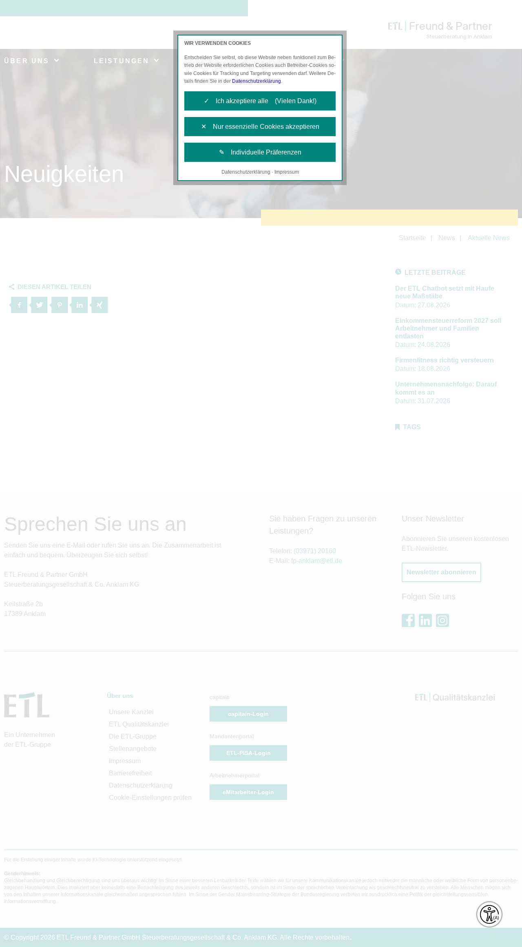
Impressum (286, 172)
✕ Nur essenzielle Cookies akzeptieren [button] (260, 126)
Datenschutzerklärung (256, 81)
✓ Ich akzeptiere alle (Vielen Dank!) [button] (260, 100)
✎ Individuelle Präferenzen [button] (260, 152)
